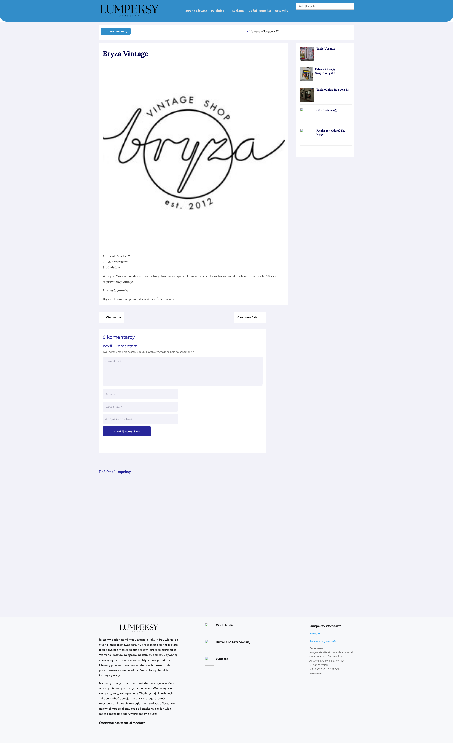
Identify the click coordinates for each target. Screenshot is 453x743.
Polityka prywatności (323, 641)
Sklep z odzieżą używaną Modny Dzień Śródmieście (145, 528)
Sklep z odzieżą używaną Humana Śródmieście (140, 570)
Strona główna (196, 11)
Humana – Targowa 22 (257, 31)
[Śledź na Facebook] (351, 30)
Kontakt (314, 633)
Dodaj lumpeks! (259, 11)
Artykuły (281, 11)
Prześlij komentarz (127, 431)
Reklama (238, 11)
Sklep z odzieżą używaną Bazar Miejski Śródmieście (145, 486)
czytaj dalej (115, 504)
